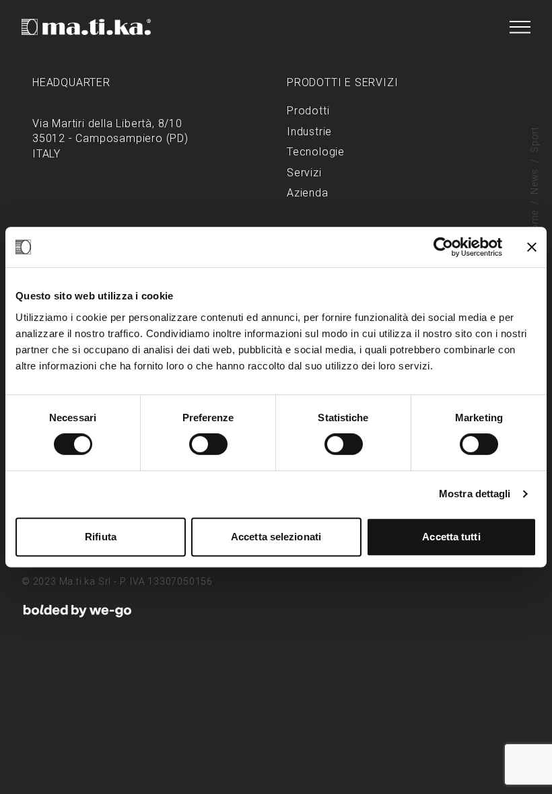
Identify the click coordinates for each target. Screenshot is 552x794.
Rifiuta (100, 536)
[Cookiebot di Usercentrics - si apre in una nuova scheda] (443, 247)
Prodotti (308, 110)
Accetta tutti (451, 536)
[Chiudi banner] (532, 247)
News (534, 181)
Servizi (304, 172)
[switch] (208, 444)
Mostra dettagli (475, 493)
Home (534, 224)
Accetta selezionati (276, 536)
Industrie (309, 131)
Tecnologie (316, 151)
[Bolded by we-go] (77, 611)
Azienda (308, 192)
